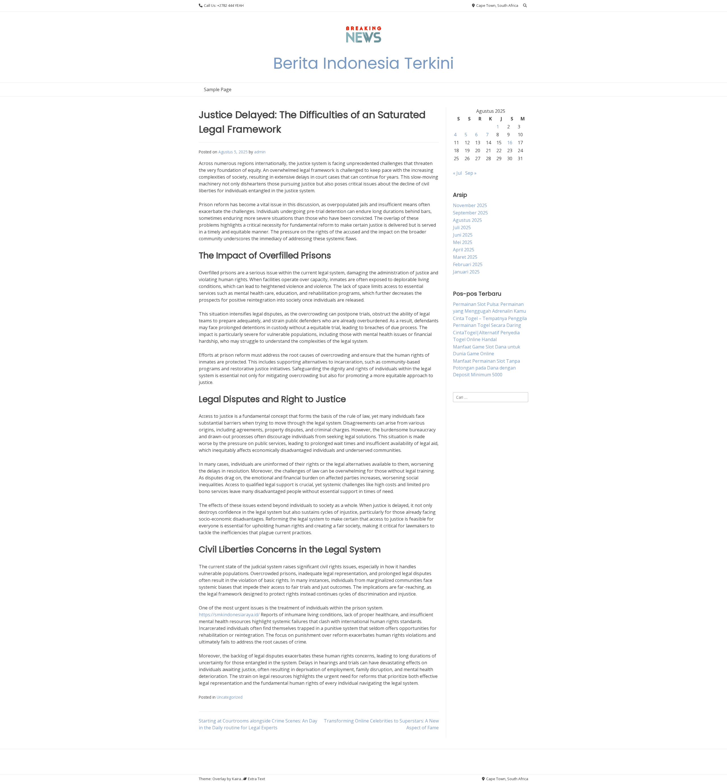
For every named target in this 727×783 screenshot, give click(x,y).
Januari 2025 (466, 272)
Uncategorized (230, 697)
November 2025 (470, 205)
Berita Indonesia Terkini (363, 63)
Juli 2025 (462, 227)
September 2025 (470, 213)
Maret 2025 (465, 257)
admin (260, 151)
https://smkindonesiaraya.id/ (229, 614)
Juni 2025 (463, 235)
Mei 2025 (462, 242)
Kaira (236, 778)
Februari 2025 (467, 264)
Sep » (471, 173)
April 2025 (463, 250)
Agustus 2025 (467, 220)
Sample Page (217, 89)
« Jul (457, 173)
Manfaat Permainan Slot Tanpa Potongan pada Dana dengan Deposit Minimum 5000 (486, 368)
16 (509, 142)
